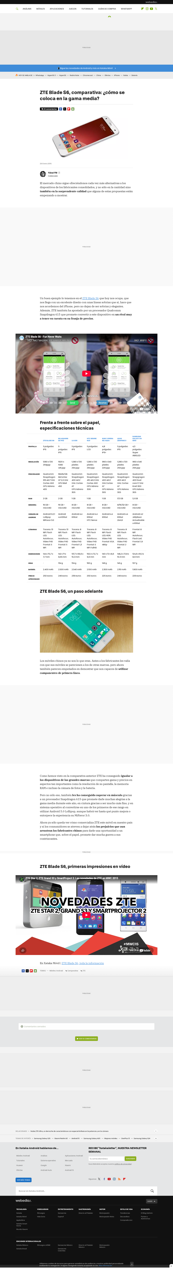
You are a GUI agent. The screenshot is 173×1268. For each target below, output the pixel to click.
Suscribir (130, 1158)
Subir (149, 1201)
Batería (134, 75)
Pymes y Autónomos (145, 1217)
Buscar (152, 1191)
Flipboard (142, 8)
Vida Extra (41, 1216)
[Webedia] (151, 2)
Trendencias (125, 1213)
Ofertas (107, 75)
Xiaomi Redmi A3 (61, 1138)
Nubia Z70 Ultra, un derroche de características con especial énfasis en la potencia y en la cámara (69, 1131)
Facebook (60, 109)
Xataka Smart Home (21, 1224)
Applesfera (20, 1220)
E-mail (72, 109)
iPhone (117, 75)
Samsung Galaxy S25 (42, 1138)
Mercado (68, 1160)
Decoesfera (124, 1216)
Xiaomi (68, 1165)
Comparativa (72, 970)
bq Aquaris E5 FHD (63, 439)
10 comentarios (50, 109)
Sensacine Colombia (62, 1249)
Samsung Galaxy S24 (142, 1138)
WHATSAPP (126, 8)
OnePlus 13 (125, 1138)
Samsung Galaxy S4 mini (137, 438)
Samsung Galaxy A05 (92, 1138)
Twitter (155, 8)
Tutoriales (20, 1160)
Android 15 (76, 1138)
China (98, 75)
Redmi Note (74, 75)
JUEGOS (72, 8)
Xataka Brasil (21, 1248)
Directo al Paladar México (86, 1246)
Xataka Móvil (21, 1216)
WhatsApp (40, 75)
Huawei (19, 1165)
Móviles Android (56, 970)
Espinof (61, 1216)
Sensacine (62, 1213)
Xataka (19, 1213)
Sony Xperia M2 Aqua (107, 439)
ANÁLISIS (27, 8)
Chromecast (88, 75)
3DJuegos (41, 1213)
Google (44, 1165)
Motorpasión (104, 1213)
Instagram (147, 8)
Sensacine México (65, 1245)
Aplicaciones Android (74, 1155)
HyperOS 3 (51, 75)
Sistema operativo (48, 1160)
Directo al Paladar (86, 1213)
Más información (105, 1265)
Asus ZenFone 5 (121, 439)
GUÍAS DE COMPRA (107, 8)
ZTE (83, 970)
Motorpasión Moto (106, 1216)
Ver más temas (23, 1180)
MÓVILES (40, 8)
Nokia (125, 75)
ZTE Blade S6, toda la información (83, 963)
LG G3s (74, 440)
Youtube (151, 8)
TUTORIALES (87, 8)
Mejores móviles (111, 1138)
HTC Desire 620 (92, 439)
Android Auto (46, 1170)
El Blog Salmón (147, 1213)
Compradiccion (126, 1220)
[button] (54, 172)
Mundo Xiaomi (22, 1229)
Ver (88, 1038)
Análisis (44, 1155)
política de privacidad (122, 1164)
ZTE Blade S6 (90, 298)
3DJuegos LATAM (43, 1245)
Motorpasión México (104, 1246)
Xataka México (22, 1245)
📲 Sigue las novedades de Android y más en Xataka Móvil (85, 68)
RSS (119, 1179)
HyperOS (62, 75)
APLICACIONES (57, 8)
